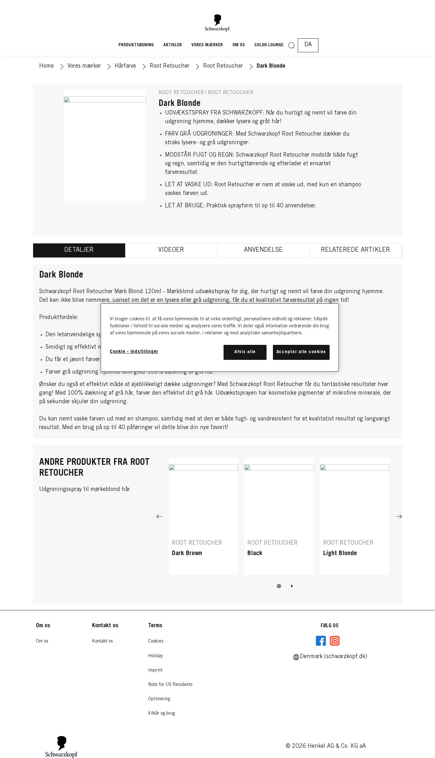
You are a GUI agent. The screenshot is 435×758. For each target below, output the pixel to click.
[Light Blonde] (354, 516)
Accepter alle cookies (301, 352)
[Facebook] (321, 641)
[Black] (279, 516)
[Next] (399, 516)
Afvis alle (245, 352)
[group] (279, 527)
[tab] (79, 250)
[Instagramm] (334, 641)
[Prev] (159, 516)
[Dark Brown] (203, 516)
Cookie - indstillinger (134, 351)
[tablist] (279, 586)
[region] (219, 337)
